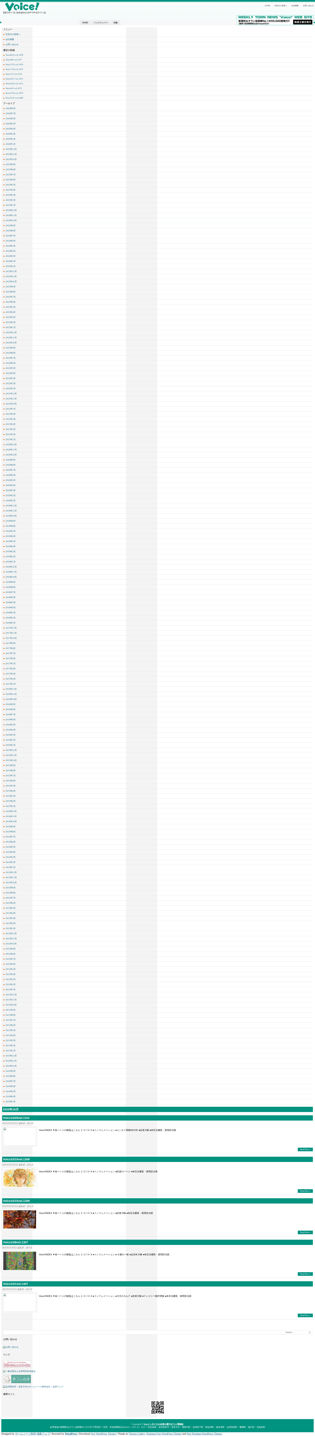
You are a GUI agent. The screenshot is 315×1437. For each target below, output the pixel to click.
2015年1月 (11, 806)
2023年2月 (11, 322)
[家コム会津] (17, 1382)
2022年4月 (11, 373)
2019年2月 (11, 556)
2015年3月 (11, 796)
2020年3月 (11, 490)
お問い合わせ (308, 6)
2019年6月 (11, 536)
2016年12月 (11, 689)
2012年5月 (11, 969)
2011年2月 (11, 1045)
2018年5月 (11, 602)
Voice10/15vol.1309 (16, 1159)
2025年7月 (11, 174)
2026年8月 (11, 108)
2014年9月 (11, 826)
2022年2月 (11, 383)
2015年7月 (11, 775)
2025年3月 (11, 195)
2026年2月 (11, 139)
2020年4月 (11, 485)
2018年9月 (11, 582)
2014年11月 (11, 816)
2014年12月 (11, 811)
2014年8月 (11, 831)
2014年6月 (11, 842)
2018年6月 (11, 597)
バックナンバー (101, 23)
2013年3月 (11, 918)
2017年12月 (11, 628)
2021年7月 (11, 409)
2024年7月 (11, 235)
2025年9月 (11, 164)
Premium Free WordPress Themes (164, 1433)
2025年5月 (11, 185)
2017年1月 (11, 684)
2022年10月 (11, 342)
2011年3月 (11, 1040)
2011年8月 (11, 1015)
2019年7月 (11, 531)
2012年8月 (11, 954)
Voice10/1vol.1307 (15, 1284)
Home (267, 6)
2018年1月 (11, 623)
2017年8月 (11, 648)
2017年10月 (11, 638)
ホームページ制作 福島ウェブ (32, 1433)
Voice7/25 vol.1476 (14, 64)
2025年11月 (11, 154)
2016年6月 (11, 719)
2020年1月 (11, 500)
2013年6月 (11, 903)
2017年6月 (11, 658)
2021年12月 (11, 393)
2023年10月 (11, 281)
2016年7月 (11, 714)
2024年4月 (11, 251)
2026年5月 (11, 123)
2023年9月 (11, 286)
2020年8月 (11, 465)
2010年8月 (11, 1076)
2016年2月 (11, 740)
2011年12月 (11, 994)
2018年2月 (11, 617)
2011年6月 (11, 1025)
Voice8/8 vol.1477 (14, 59)
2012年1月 (11, 989)
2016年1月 (11, 745)
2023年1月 (11, 327)
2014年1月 (11, 867)
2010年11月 (11, 1061)
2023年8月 (11, 291)
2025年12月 (11, 149)
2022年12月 (11, 332)
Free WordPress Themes (103, 1433)
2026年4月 (11, 128)
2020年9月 (11, 460)
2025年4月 (11, 190)
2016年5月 (11, 724)
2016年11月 (11, 694)
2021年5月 (11, 419)
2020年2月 (11, 495)
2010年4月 (11, 1096)
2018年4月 (11, 607)
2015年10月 (11, 760)
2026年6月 (11, 118)
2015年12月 (11, 750)
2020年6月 (11, 475)
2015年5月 (11, 786)
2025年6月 (11, 179)
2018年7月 (11, 592)
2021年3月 (11, 429)
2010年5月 (11, 1091)
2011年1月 (11, 1050)
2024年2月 (11, 261)
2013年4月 (11, 913)
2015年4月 (11, 791)
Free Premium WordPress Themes (204, 1433)
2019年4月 (11, 546)
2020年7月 (11, 470)
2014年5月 (11, 847)
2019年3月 (11, 551)
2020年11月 (11, 449)
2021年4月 (11, 424)
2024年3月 (11, 256)
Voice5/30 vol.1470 (14, 93)
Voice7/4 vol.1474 (14, 74)
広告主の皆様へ (280, 6)
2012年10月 (11, 943)
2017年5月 (11, 663)
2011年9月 (11, 1010)
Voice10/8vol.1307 (15, 1242)
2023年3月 (11, 317)
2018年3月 (11, 612)
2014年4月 (11, 852)
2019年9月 (11, 521)
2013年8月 (11, 893)
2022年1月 (11, 388)
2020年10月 (11, 454)
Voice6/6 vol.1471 (14, 88)
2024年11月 (11, 215)
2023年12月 (11, 271)
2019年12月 (11, 505)
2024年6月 (11, 241)
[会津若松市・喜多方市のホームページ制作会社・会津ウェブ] (33, 1386)
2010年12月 (11, 1056)
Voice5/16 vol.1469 (14, 98)
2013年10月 (11, 882)
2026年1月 (11, 144)
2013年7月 (11, 898)
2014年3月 (11, 857)
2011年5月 (11, 1030)
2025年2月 (11, 200)
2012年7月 (11, 959)
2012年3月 (11, 979)
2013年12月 (11, 872)
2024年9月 (11, 225)
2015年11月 (11, 755)
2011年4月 (11, 1035)
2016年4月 (11, 730)
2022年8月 (11, 353)
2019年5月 (11, 541)
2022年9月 (11, 348)
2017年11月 (11, 633)
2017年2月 (11, 679)
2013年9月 (11, 887)
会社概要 (295, 6)
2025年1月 (11, 205)
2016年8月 (11, 709)
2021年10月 (11, 404)
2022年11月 (11, 337)
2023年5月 (11, 307)
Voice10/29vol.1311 (16, 1118)
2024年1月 (11, 266)
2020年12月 (11, 444)
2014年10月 (11, 821)
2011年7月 (11, 1020)
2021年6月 (11, 414)
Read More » (305, 1149)
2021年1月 (11, 439)
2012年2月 (11, 984)
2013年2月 (11, 923)
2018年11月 (11, 572)
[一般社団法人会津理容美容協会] (19, 1371)
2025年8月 (11, 169)
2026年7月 (11, 113)
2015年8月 (11, 770)
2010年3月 (11, 1101)
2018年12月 (11, 567)
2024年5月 (11, 246)
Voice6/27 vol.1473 (14, 79)
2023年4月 (11, 312)
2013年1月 (11, 928)
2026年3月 (11, 134)
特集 (116, 23)
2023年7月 (11, 297)
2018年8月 (11, 587)
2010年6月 (11, 1086)
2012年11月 (11, 938)
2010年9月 (11, 1071)
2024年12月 (11, 210)
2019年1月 (11, 561)
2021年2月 (11, 434)
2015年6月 (11, 780)
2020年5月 (11, 480)
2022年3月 (11, 378)
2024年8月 (11, 230)
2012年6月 (11, 964)
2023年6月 (11, 302)
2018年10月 (11, 577)
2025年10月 (11, 159)
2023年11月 (11, 276)
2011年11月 (11, 999)
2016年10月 (11, 699)
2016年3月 (11, 735)
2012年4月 (11, 974)
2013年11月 (11, 877)
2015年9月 (11, 765)
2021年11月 (11, 398)
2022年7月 (11, 358)
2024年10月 (11, 220)
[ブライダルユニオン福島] (17, 1367)
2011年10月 (11, 1005)
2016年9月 (11, 704)
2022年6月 (11, 363)
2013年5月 (11, 908)
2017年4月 (11, 668)
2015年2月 (11, 801)
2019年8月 (11, 526)
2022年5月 (11, 368)
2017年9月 (11, 643)
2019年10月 (11, 516)
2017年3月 (11, 673)
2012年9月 (11, 949)
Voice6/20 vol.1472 (14, 83)
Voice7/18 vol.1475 (14, 69)
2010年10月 (11, 1066)
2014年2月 (11, 862)
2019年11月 (11, 511)
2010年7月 (11, 1081)
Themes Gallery (137, 1433)
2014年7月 (11, 836)
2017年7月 (11, 653)
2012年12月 (11, 933)
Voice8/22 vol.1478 (14, 55)
